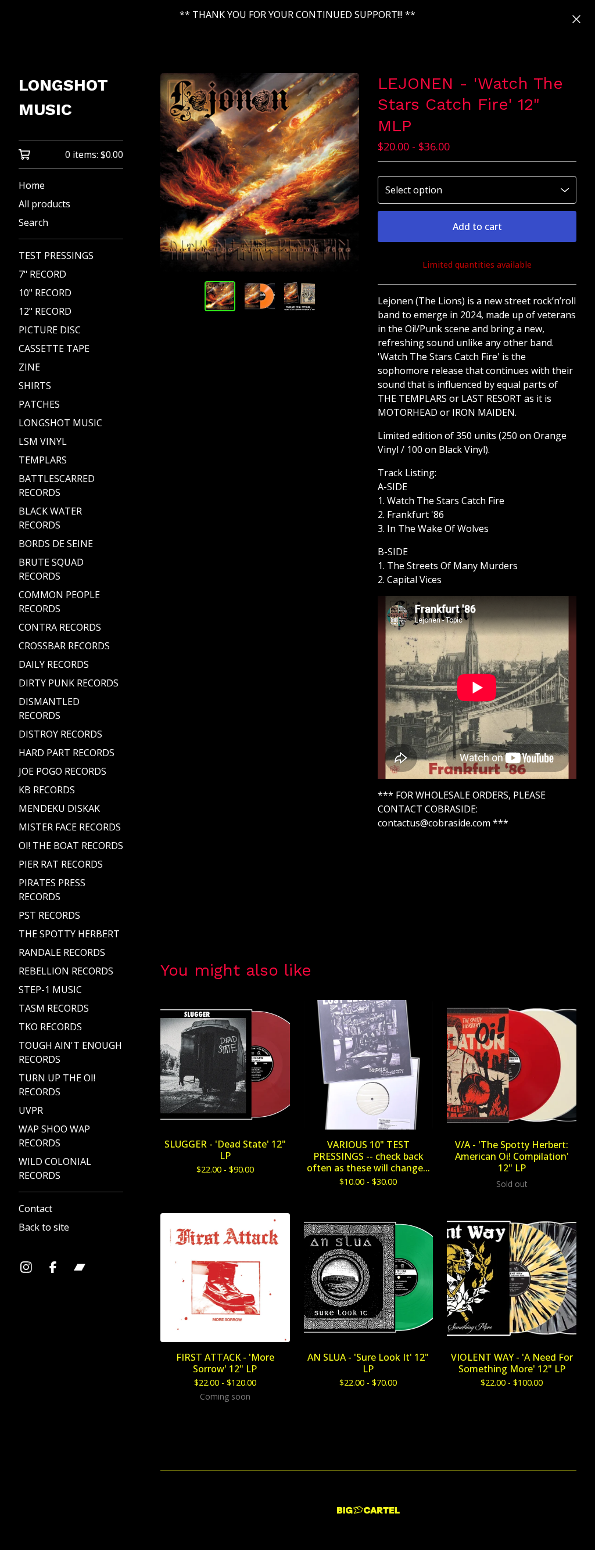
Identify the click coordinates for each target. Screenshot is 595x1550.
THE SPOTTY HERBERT (69, 933)
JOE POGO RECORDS (62, 771)
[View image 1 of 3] (220, 296)
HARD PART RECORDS (66, 752)
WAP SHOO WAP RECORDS (54, 1136)
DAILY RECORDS (54, 664)
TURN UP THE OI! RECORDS (57, 1084)
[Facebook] (52, 1267)
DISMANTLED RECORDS (49, 708)
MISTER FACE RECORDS (70, 827)
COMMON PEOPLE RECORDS (59, 601)
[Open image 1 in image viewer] (259, 172)
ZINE (29, 367)
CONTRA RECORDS (60, 627)
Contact (35, 1208)
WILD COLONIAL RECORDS (55, 1168)
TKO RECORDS (50, 1026)
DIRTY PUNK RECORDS (69, 683)
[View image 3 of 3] (299, 296)
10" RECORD (45, 292)
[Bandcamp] (79, 1267)
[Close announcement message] (576, 19)
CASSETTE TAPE (54, 348)
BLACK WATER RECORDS (50, 518)
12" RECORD (45, 311)
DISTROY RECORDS (60, 734)
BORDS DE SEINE (56, 543)
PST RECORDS (49, 915)
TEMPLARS (43, 460)
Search (33, 222)
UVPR (31, 1110)
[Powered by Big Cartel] (368, 1510)
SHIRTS (35, 385)
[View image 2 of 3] (260, 296)
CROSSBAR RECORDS (64, 645)
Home (32, 185)
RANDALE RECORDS (62, 952)
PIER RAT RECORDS (61, 864)
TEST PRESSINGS (56, 255)
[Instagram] (26, 1267)
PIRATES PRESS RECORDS (52, 889)
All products (44, 203)
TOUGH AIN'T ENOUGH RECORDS (70, 1052)
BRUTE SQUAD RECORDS (51, 569)
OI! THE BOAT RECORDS (71, 845)
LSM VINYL (43, 441)
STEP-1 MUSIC (50, 989)
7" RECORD (42, 274)
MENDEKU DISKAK (59, 808)
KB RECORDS (47, 789)
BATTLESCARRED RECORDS (57, 485)
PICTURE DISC (50, 329)
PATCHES (39, 404)
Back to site (44, 1227)
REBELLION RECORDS (66, 971)
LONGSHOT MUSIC (63, 97)
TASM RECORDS (54, 1008)
